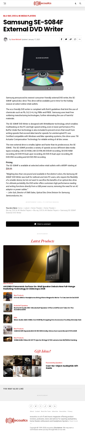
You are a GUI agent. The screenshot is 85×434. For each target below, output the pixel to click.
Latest (26, 208)
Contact (37, 411)
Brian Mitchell (16, 39)
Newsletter (63, 411)
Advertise (55, 411)
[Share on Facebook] (62, 39)
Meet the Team (46, 411)
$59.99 (9, 168)
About (32, 411)
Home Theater (36, 208)
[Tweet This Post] (66, 39)
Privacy (70, 411)
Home (20, 208)
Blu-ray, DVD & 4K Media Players (18, 210)
